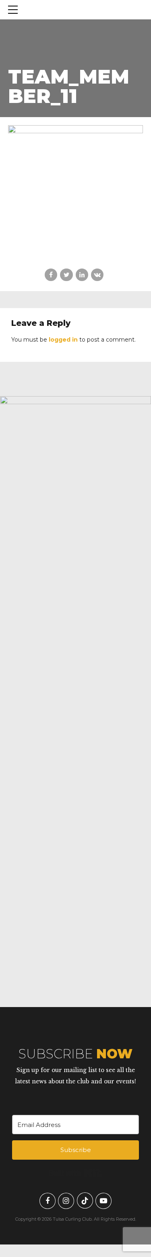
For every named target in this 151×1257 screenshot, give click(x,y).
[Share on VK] (97, 275)
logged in (63, 339)
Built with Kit (75, 1173)
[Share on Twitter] (66, 275)
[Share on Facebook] (51, 275)
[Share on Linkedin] (82, 275)
